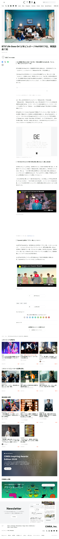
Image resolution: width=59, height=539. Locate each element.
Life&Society (31, 525)
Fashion (15, 527)
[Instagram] (8, 6)
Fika (8, 530)
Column (38, 5)
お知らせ (24, 535)
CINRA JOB (56, 5)
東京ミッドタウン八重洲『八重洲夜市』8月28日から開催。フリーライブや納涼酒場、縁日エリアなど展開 (29, 415)
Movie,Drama (19, 525)
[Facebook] (10, 6)
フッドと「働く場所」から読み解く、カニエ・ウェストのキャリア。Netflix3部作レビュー (48, 358)
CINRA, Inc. (51, 526)
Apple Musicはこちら (30, 235)
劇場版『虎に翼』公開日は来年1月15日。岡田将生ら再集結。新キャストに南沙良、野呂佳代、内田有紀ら (48, 415)
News (23, 5)
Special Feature (48, 5)
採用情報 (13, 535)
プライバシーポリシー (36, 535)
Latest (19, 5)
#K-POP (25, 303)
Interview (33, 5)
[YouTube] (13, 6)
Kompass (12, 530)
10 (48, 317)
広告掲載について (19, 535)
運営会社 (9, 535)
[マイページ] (4, 2)
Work (8, 527)
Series (42, 5)
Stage (24, 525)
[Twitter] (6, 6)
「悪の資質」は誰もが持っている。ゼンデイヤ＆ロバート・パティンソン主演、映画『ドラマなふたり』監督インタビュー (10, 441)
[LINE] (16, 6)
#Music (18, 303)
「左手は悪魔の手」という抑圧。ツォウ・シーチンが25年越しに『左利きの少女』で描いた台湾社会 (10, 415)
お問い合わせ (30, 535)
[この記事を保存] (2, 65)
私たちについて (4, 535)
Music (6, 336)
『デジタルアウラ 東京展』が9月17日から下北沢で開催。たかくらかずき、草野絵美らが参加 (29, 441)
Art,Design (13, 525)
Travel (12, 527)
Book (27, 525)
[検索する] (44, 2)
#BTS (21, 303)
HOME (3, 336)
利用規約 (43, 535)
